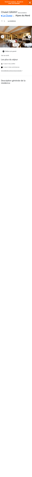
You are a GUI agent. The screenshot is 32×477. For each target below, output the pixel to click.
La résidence (12, 21)
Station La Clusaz (24, 21)
